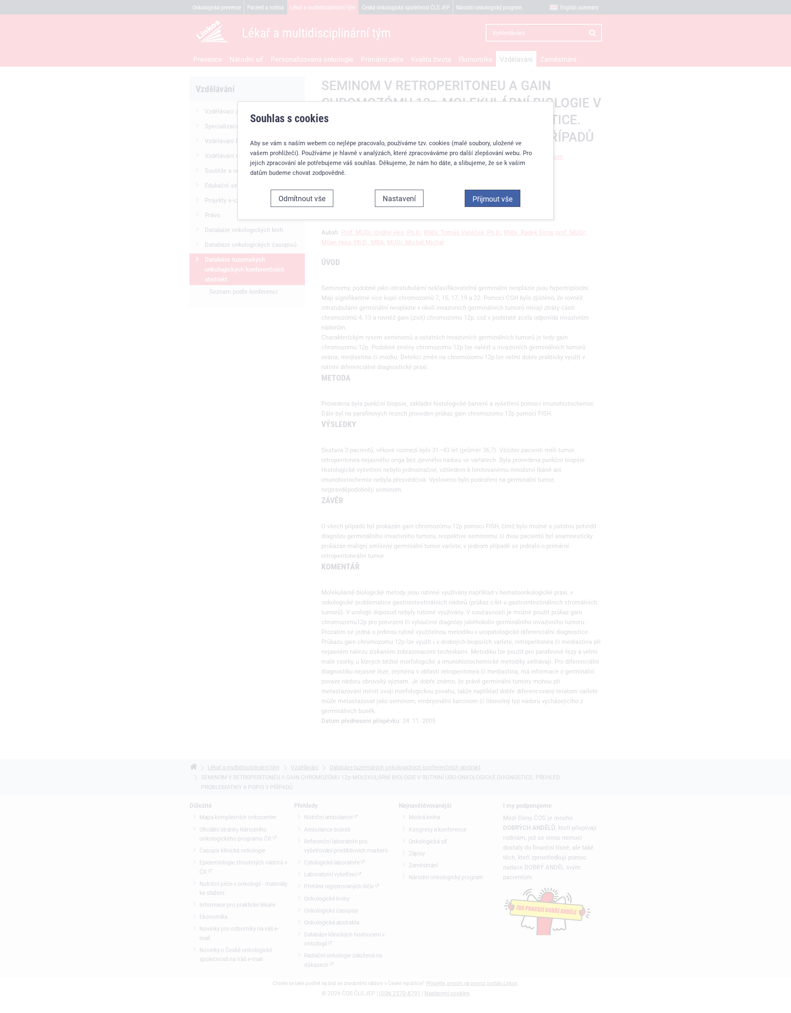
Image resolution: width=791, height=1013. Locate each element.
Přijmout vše (493, 199)
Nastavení (399, 198)
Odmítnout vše (301, 198)
